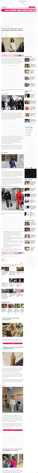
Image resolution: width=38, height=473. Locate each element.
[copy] (22, 55)
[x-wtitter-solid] (20, 55)
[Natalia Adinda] (2, 261)
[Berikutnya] (24, 307)
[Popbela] (5, 7)
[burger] (36, 7)
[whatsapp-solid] (15, 55)
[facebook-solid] (18, 55)
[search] (27, 7)
